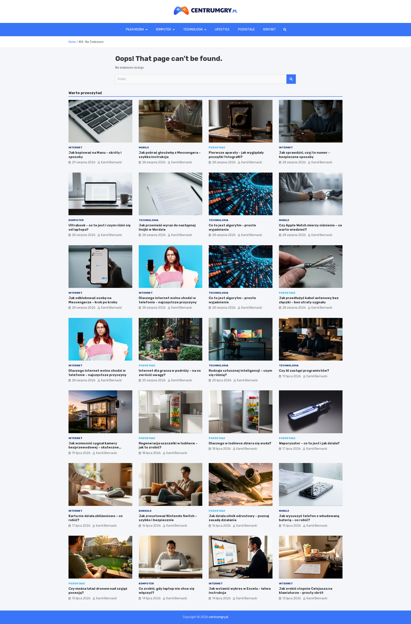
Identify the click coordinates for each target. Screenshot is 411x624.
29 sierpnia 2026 (83, 162)
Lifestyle (222, 29)
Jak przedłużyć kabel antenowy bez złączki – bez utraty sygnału (309, 300)
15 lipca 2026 (291, 526)
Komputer (163, 29)
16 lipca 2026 (151, 526)
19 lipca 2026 (291, 376)
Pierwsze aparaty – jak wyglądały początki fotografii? (236, 155)
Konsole (145, 510)
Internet (75, 147)
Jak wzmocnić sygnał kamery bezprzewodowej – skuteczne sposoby (93, 447)
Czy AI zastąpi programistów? (304, 371)
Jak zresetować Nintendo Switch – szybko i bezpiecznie (168, 518)
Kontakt (269, 29)
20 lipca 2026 (221, 380)
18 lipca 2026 (151, 453)
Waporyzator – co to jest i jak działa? (309, 443)
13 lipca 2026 (291, 598)
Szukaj (291, 79)
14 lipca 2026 (151, 598)
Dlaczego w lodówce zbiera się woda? (240, 443)
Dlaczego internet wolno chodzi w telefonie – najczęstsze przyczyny (168, 300)
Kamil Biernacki (111, 162)
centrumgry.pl (218, 617)
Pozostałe (246, 29)
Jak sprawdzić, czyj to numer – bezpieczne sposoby (304, 155)
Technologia (193, 29)
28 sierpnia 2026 (154, 162)
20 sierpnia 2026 (154, 380)
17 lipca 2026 (291, 449)
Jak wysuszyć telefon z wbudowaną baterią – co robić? (309, 518)
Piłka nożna (135, 29)
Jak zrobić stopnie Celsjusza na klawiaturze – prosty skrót (305, 591)
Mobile (144, 147)
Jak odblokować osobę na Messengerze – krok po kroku (92, 300)
